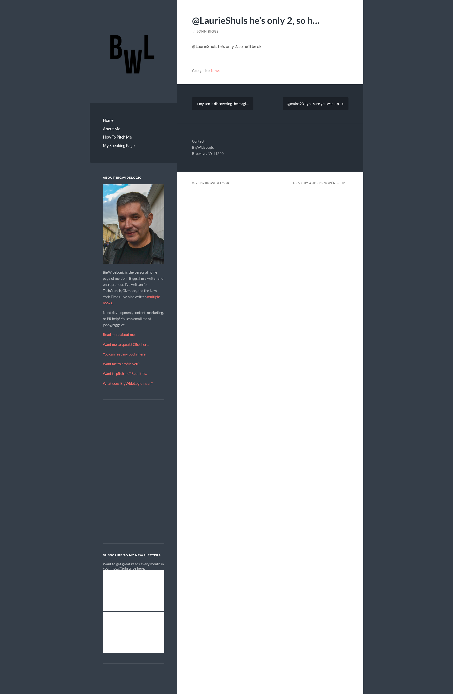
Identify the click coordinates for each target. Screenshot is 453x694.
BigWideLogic (218, 183)
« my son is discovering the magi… (223, 104)
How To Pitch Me (117, 137)
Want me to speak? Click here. (126, 344)
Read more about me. (119, 334)
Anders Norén (322, 183)
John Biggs (207, 31)
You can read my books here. (124, 354)
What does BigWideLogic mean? (128, 383)
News (215, 70)
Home (108, 120)
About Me (111, 128)
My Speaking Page (119, 145)
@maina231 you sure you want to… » (315, 104)
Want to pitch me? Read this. (125, 373)
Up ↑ (344, 183)
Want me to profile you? (121, 364)
